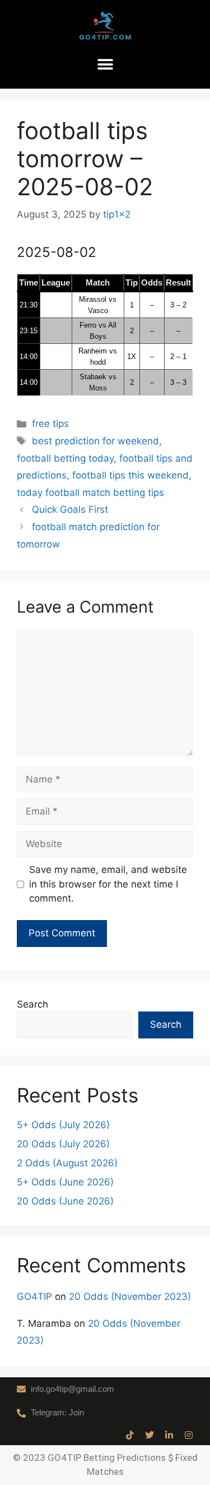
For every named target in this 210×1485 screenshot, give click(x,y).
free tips (50, 423)
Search (32, 1004)
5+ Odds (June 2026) (65, 1182)
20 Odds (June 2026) (65, 1201)
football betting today (65, 458)
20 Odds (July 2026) (63, 1144)
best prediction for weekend (95, 441)
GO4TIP (34, 1296)
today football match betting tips (90, 492)
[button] (105, 64)
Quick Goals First (70, 509)
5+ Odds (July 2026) (63, 1124)
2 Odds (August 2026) (67, 1163)
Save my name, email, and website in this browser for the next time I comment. (108, 884)
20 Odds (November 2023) (130, 1296)
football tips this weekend (130, 475)
